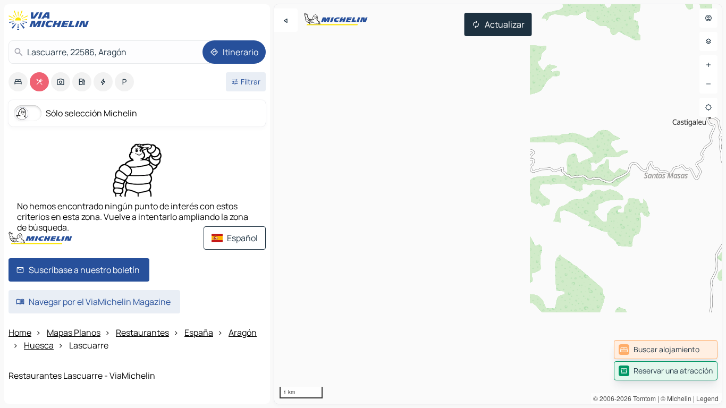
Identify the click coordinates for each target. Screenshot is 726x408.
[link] (665, 349)
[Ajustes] (708, 41)
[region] (498, 204)
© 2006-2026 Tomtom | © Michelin (642, 398)
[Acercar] (708, 64)
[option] (18, 81)
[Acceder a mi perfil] (708, 18)
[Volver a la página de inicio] (51, 20)
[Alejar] (708, 84)
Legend (707, 398)
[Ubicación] (708, 107)
